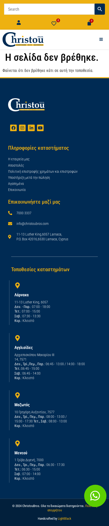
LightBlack (64, 518)
